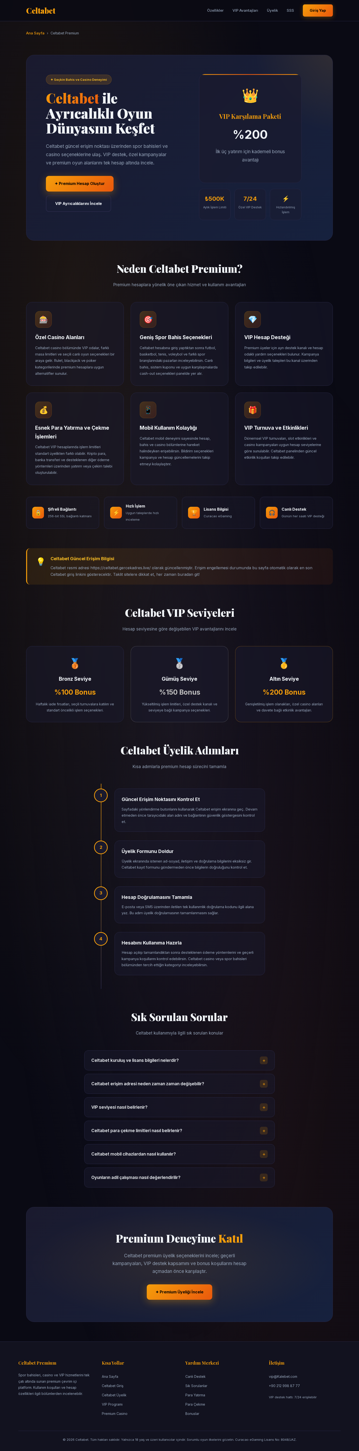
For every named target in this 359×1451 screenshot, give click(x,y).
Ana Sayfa (35, 33)
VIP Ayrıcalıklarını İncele (78, 203)
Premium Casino (114, 1413)
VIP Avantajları (245, 10)
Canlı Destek (195, 1376)
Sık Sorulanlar (196, 1386)
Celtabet (40, 10)
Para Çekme (195, 1404)
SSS (290, 10)
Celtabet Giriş (112, 1386)
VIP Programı (112, 1404)
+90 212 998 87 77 (284, 1386)
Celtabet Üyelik (114, 1395)
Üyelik (272, 10)
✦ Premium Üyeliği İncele (179, 1291)
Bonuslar (192, 1413)
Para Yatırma (195, 1395)
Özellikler (215, 10)
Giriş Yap (318, 10)
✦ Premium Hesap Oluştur (80, 183)
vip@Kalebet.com (283, 1376)
